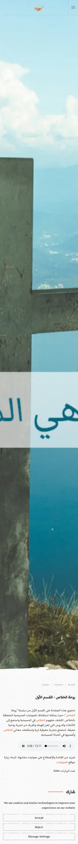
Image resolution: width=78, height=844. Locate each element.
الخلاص (70, 715)
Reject (39, 827)
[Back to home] (39, 7)
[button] (73, 7)
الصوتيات (62, 762)
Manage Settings (39, 836)
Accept (39, 817)
